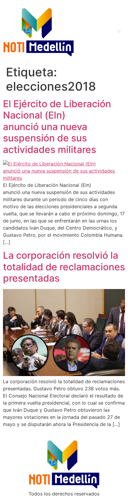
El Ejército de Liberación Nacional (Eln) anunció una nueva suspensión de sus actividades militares (57, 126)
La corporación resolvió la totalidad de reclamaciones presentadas (64, 267)
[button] (119, 31)
